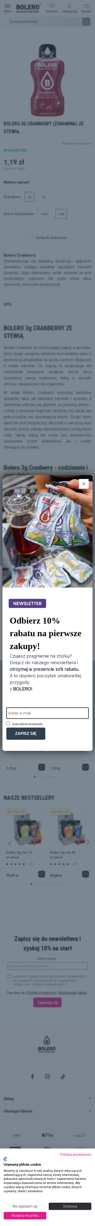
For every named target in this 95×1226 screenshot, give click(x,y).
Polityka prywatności (75, 1154)
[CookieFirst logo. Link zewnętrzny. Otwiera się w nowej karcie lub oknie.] (5, 1159)
